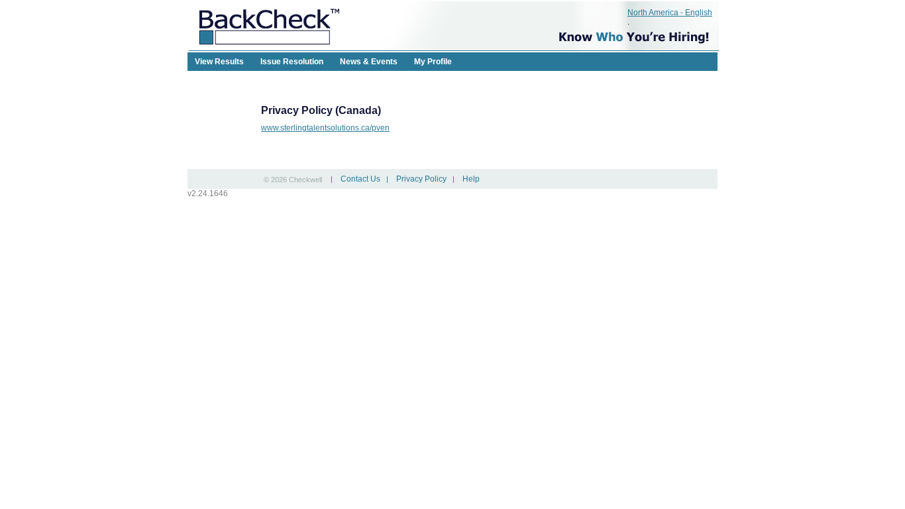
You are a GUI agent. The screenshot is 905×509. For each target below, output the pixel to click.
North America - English (669, 12)
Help (471, 179)
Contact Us (360, 179)
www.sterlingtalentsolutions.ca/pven (325, 128)
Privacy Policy (421, 179)
